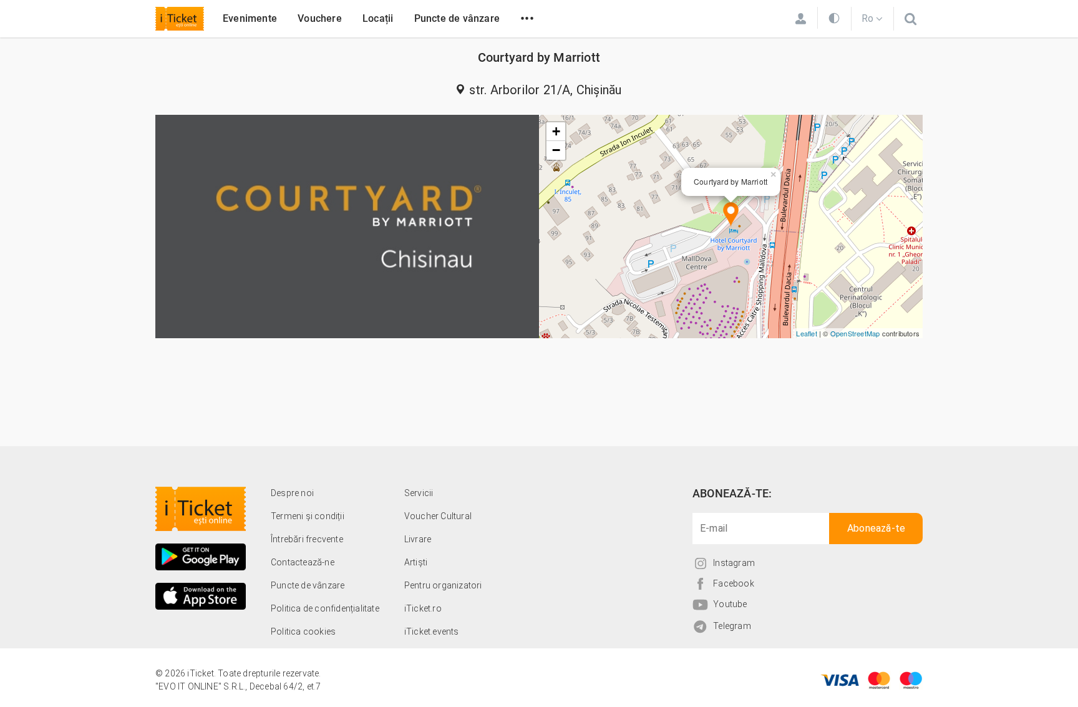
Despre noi (292, 493)
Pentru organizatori (443, 585)
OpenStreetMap (855, 333)
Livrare (417, 539)
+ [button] (556, 131)
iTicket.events (431, 631)
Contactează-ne (302, 562)
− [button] (556, 150)
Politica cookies (303, 631)
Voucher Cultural (438, 516)
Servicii (419, 493)
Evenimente (250, 18)
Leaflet (806, 333)
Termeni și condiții (307, 516)
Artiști (415, 562)
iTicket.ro (423, 608)
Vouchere (320, 18)
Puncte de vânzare (457, 18)
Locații (377, 18)
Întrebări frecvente (307, 539)
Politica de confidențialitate (325, 608)
